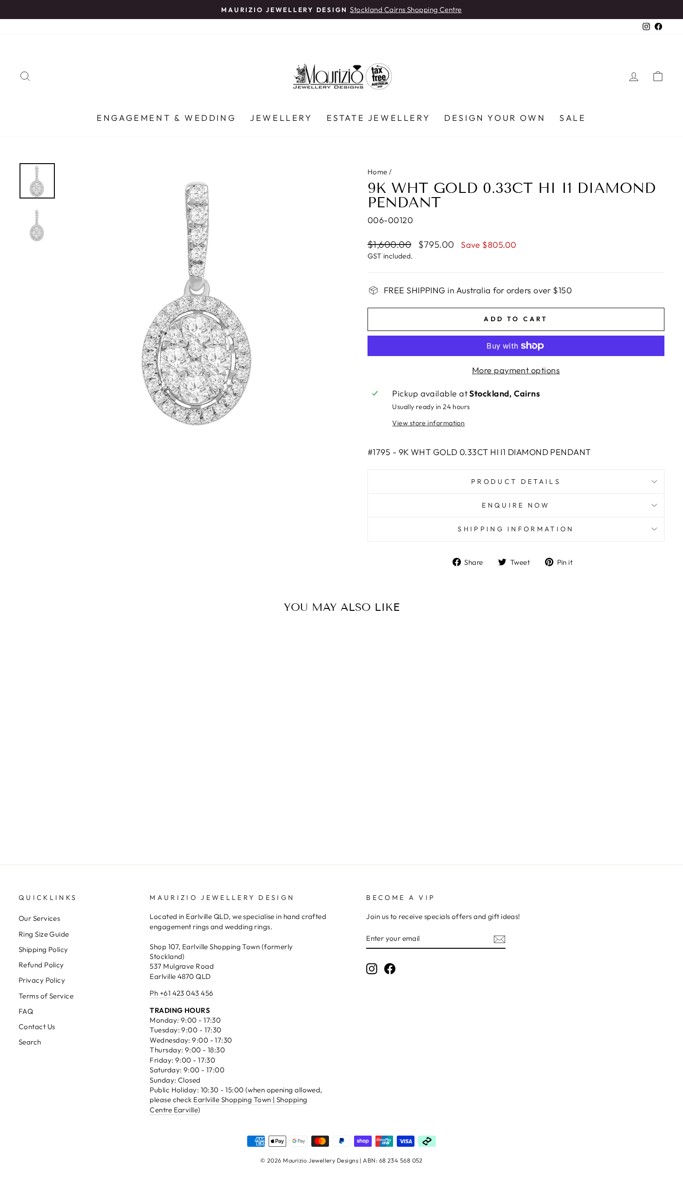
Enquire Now (516, 505)
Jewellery (281, 117)
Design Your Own (494, 117)
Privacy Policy (42, 980)
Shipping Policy (43, 949)
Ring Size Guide (44, 934)
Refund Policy (41, 964)
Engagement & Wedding (166, 117)
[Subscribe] (499, 938)
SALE (572, 117)
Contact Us (37, 1026)
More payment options (516, 370)
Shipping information (516, 529)
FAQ (26, 1011)
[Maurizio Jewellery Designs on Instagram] (371, 968)
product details (516, 481)
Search (30, 1042)
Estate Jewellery (379, 117)
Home (377, 171)
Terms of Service (46, 995)
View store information (428, 423)
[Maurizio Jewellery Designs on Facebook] (389, 968)
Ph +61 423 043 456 (181, 993)
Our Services (39, 918)
